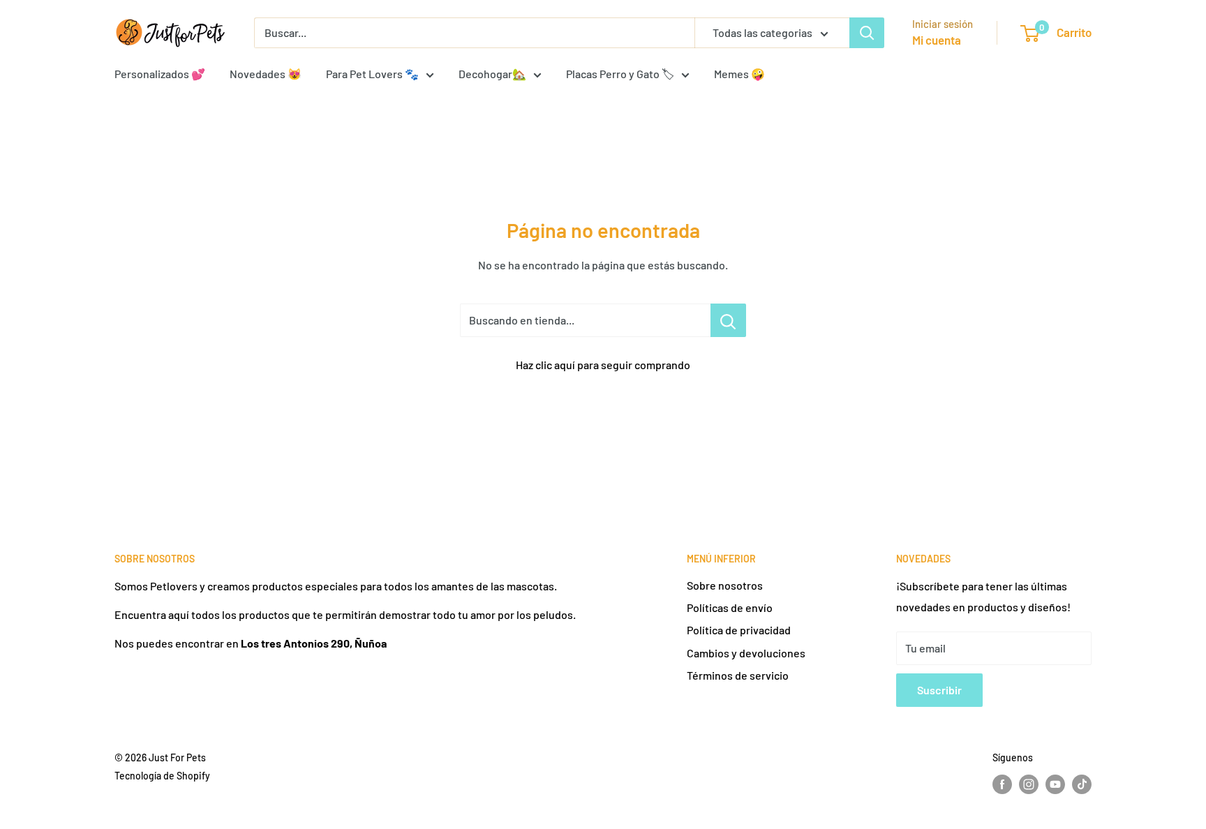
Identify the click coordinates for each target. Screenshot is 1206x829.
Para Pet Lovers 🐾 (372, 73)
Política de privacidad (739, 629)
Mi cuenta (936, 40)
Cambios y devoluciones (746, 652)
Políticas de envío (730, 607)
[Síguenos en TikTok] (1082, 784)
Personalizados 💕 (159, 73)
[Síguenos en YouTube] (1055, 784)
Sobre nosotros (725, 585)
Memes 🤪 (739, 73)
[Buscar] (866, 32)
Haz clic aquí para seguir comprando (603, 364)
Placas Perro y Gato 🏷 (620, 73)
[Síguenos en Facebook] (1002, 784)
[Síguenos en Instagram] (1028, 784)
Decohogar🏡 (492, 73)
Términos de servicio (738, 675)
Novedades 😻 (266, 73)
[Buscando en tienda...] (728, 320)
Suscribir (939, 689)
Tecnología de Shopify (162, 776)
